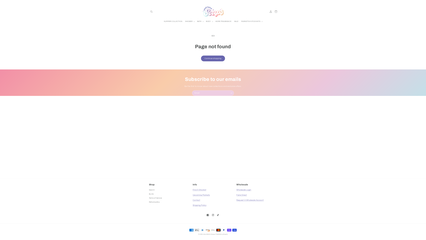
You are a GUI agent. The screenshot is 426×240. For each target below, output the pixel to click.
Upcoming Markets (201, 195)
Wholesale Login (243, 190)
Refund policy (154, 202)
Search (152, 190)
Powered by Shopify (222, 234)
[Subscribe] (231, 93)
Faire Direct (241, 195)
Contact (196, 200)
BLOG (151, 194)
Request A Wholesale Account (250, 200)
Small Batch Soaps (209, 234)
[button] (151, 11)
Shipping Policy (199, 205)
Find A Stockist (199, 190)
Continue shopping (213, 58)
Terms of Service (155, 198)
